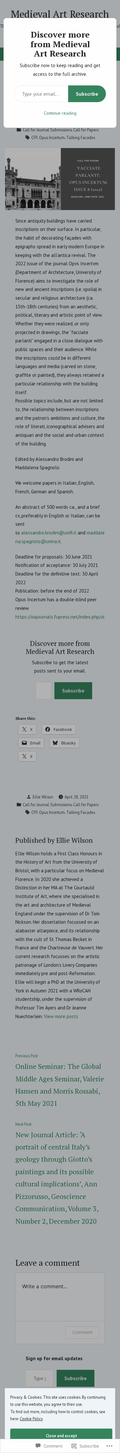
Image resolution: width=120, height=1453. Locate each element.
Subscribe (87, 94)
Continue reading (60, 113)
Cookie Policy (31, 1418)
